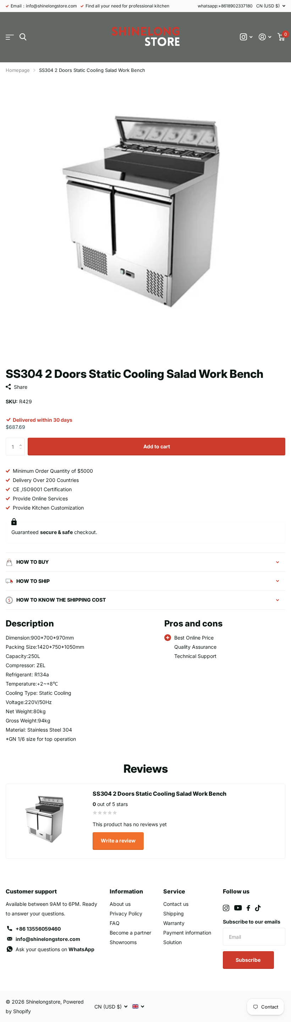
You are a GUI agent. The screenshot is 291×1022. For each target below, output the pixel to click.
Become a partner (130, 933)
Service (174, 891)
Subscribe (249, 960)
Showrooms (123, 942)
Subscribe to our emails (251, 922)
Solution (172, 942)
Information (126, 891)
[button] (22, 440)
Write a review (118, 841)
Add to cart (156, 446)
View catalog (10, 37)
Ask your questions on (55, 949)
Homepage (18, 70)
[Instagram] (226, 908)
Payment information (187, 933)
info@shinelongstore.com (48, 939)
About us (120, 904)
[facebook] (248, 908)
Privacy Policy (126, 913)
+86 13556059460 (38, 929)
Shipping (173, 913)
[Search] (23, 37)
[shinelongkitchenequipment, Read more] (246, 37)
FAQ (115, 923)
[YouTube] (238, 907)
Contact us (175, 904)
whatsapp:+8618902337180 (225, 5)
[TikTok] (258, 908)
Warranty (174, 923)
